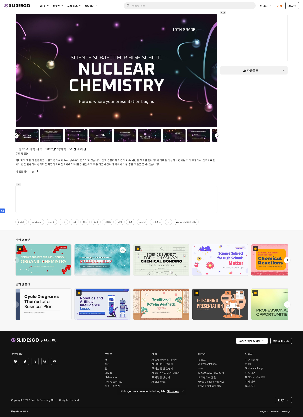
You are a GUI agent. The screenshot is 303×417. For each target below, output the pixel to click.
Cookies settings (254, 368)
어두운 (108, 222)
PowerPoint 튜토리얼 (209, 385)
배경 (120, 222)
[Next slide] (212, 71)
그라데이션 (36, 222)
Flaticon (275, 411)
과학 (63, 222)
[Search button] (128, 5)
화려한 (51, 222)
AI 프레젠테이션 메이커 (164, 359)
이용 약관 (250, 372)
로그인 (292, 5)
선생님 (142, 222)
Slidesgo (286, 411)
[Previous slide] (16, 260)
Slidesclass (111, 377)
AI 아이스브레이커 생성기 (166, 372)
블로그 (202, 359)
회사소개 (250, 385)
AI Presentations (207, 363)
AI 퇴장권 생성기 (161, 377)
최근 (107, 363)
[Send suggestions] (2, 210)
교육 (74, 222)
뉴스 (200, 368)
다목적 (108, 372)
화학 (131, 222)
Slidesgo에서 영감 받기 (211, 372)
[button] (217, 135)
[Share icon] (211, 19)
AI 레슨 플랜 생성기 (162, 368)
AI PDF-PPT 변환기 (162, 363)
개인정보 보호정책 (255, 377)
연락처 (248, 363)
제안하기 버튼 (281, 341)
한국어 (281, 400)
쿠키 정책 (250, 381)
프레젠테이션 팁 (207, 377)
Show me (173, 391)
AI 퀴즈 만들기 (159, 381)
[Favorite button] (202, 19)
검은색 (21, 222)
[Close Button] (182, 391)
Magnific (264, 411)
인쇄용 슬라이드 (114, 381)
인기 (107, 368)
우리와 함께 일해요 (249, 341)
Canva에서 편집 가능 (186, 222)
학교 (85, 222)
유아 (96, 222)
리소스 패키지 (112, 385)
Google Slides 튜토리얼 (211, 381)
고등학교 (156, 222)
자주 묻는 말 (252, 359)
